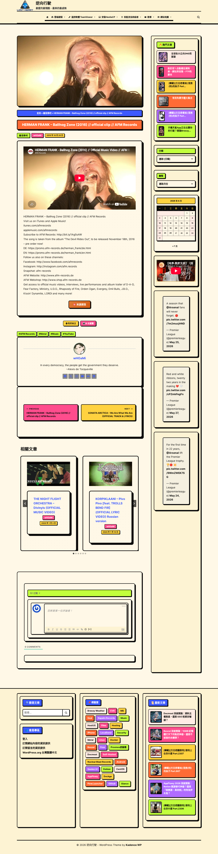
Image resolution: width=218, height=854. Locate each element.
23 (192, 228)
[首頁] (47, 17)
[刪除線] (61, 629)
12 (170, 223)
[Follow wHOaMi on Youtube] (82, 376)
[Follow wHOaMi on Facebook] (65, 376)
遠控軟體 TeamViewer (82, 17)
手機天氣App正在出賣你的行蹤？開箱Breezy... (180, 129)
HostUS (91, 725)
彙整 (161, 175)
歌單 (149, 17)
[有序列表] (65, 629)
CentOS (120, 769)
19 (170, 228)
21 (181, 228)
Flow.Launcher (95, 783)
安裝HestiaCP (108, 17)
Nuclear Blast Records (99, 762)
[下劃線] (57, 629)
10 (160, 223)
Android (121, 762)
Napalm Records (106, 718)
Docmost (92, 754)
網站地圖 (164, 17)
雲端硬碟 (58, 17)
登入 (25, 738)
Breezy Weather (96, 710)
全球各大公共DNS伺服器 (181, 55)
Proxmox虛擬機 (118, 747)
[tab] (73, 553)
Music (55, 333)
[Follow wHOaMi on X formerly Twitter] (70, 376)
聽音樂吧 (47, 113)
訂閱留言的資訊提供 (34, 747)
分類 (161, 150)
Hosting (116, 725)
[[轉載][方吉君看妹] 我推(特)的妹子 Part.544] (161, 116)
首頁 (39, 113)
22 (187, 228)
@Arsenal (172, 307)
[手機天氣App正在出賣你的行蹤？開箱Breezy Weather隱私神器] (161, 131)
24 (160, 233)
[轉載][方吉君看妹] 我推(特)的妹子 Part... (181, 85)
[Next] (134, 503)
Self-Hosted (109, 754)
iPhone (91, 732)
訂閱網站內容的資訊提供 (36, 743)
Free (102, 747)
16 (192, 223)
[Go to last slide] (25, 503)
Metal (43, 333)
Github (112, 783)
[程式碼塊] (78, 629)
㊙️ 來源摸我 (79, 304)
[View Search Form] (198, 17)
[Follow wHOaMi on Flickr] (88, 376)
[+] (90, 629)
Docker (114, 740)
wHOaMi (37, 135)
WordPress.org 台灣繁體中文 (40, 752)
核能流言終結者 (131, 17)
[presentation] (48, 476)
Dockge (108, 776)
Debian (107, 769)
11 (165, 223)
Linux (102, 740)
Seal (89, 718)
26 (171, 233)
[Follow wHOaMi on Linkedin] (94, 376)
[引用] (73, 629)
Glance (125, 783)
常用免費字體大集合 (182, 98)
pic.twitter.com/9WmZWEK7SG (175, 472)
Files (103, 725)
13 (176, 223)
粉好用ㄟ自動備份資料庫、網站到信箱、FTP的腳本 (180, 71)
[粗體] (49, 629)
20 (176, 228)
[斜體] (53, 629)
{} (86, 629)
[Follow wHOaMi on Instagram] (76, 376)
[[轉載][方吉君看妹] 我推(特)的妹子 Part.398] (161, 86)
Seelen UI (92, 769)
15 (187, 223)
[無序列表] (69, 629)
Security (121, 732)
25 (165, 233)
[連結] (82, 629)
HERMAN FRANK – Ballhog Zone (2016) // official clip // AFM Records (48, 413)
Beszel (91, 747)
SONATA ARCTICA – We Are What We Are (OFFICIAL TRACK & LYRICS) (110, 413)
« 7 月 (175, 246)
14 (181, 223)
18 (165, 228)
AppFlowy (92, 776)
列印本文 (72, 323)
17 (159, 228)
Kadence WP (134, 844)
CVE (112, 710)
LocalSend (106, 732)
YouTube (68, 333)
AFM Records (27, 333)
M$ (122, 710)
